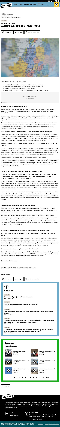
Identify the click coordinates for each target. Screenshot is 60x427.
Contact (11, 412)
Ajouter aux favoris (33, 32)
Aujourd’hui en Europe (7, 16)
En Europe (4, 20)
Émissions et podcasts (7, 14)
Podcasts (33, 4)
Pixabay (8, 274)
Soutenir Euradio (41, 1)
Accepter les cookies (52, 424)
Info (21, 4)
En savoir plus (31, 424)
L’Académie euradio (14, 415)
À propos (3, 1)
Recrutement (12, 414)
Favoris (42, 4)
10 (36, 378)
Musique (26, 4)
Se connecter (49, 4)
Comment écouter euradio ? (36, 419)
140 (47, 378)
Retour (7, 386)
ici (34, 268)
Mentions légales (13, 417)
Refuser (40, 424)
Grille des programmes (12, 1)
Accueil (3, 13)
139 (43, 378)
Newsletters (32, 1)
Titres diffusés (23, 1)
